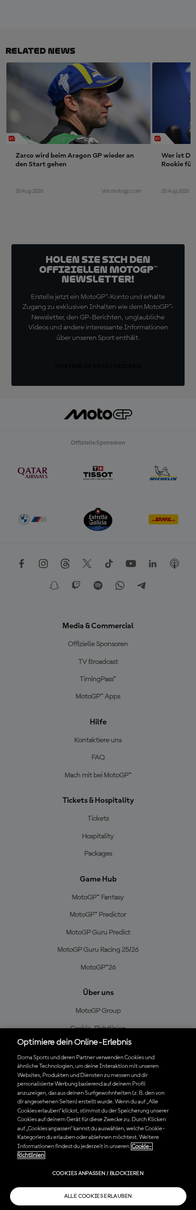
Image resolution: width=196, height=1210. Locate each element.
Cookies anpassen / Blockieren (98, 1173)
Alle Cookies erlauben (98, 1196)
